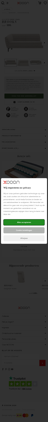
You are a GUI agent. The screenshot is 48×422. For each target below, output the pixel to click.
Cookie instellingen (24, 230)
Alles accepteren (24, 222)
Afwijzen (24, 238)
